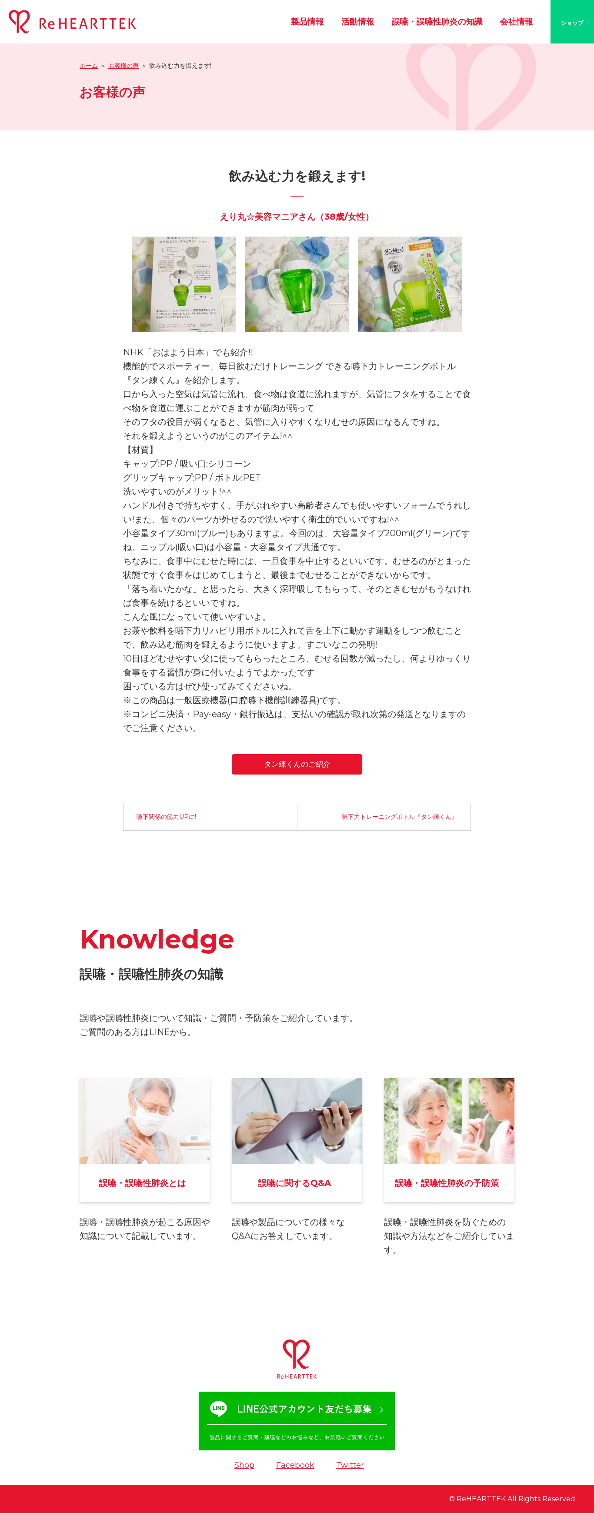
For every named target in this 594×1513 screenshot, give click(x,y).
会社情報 (516, 22)
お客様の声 (123, 66)
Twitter (350, 1465)
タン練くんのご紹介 (297, 764)
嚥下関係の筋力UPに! (166, 817)
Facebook (295, 1465)
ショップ (572, 22)
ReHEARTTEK (481, 1499)
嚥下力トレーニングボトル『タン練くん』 (399, 817)
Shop (244, 1465)
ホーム (89, 66)
